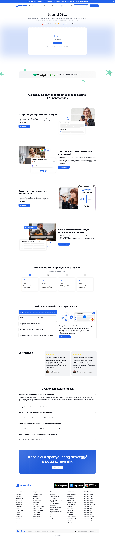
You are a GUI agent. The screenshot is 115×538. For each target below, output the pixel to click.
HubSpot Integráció (36, 496)
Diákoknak (18, 518)
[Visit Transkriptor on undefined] (18, 531)
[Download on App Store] (76, 485)
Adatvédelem (30, 531)
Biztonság (18, 522)
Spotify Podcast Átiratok (54, 503)
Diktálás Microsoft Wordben (55, 505)
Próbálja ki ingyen (24, 126)
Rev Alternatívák (70, 510)
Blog (53, 531)
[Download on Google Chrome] (92, 485)
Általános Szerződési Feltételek (40, 531)
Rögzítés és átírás (19, 510)
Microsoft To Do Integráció (38, 508)
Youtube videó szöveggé (20, 498)
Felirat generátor (19, 500)
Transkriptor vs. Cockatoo (88, 498)
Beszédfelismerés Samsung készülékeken (55, 519)
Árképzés (57, 5)
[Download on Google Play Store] (61, 485)
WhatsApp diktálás (53, 498)
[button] (63, 6)
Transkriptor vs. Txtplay (88, 518)
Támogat (49, 531)
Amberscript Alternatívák (71, 494)
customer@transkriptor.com (82, 531)
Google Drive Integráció (37, 494)
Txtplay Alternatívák (70, 520)
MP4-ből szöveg (19, 504)
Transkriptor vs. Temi (88, 514)
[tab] (38, 312)
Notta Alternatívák (70, 506)
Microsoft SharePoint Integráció (39, 506)
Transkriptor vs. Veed (88, 520)
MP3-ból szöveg (19, 502)
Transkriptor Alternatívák (71, 516)
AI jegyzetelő (18, 494)
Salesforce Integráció (37, 500)
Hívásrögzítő (52, 494)
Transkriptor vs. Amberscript (89, 494)
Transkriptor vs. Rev (87, 510)
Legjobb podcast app (54, 509)
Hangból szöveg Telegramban (55, 507)
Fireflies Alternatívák (70, 500)
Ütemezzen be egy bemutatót (81, 5)
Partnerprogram (19, 520)
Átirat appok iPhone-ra (54, 514)
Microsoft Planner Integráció (38, 510)
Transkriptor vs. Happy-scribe (89, 504)
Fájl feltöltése (57, 42)
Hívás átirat (18, 514)
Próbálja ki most (84, 1)
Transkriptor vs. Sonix (88, 512)
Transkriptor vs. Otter (88, 508)
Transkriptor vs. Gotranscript (89, 502)
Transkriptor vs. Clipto (88, 496)
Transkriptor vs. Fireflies (88, 500)
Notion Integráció (36, 498)
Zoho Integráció (36, 504)
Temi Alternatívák (70, 514)
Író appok (51, 516)
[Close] (113, 1)
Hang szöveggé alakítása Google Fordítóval (56, 501)
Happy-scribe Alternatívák (71, 504)
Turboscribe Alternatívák (71, 518)
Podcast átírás (18, 512)
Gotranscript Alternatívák (71, 502)
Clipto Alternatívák (70, 496)
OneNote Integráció (36, 512)
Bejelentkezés (69, 5)
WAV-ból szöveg (19, 506)
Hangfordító (18, 508)
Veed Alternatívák (70, 522)
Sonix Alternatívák (70, 512)
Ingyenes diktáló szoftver (54, 496)
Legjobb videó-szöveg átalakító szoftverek (56, 512)
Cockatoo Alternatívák (71, 498)
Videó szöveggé (19, 496)
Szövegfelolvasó (19, 516)
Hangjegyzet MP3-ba (54, 524)
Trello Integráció (36, 518)
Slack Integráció (36, 502)
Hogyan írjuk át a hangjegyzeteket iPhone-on (56, 522)
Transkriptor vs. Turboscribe (89, 516)
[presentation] (57, 41)
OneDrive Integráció (36, 514)
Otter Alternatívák (70, 508)
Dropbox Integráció (36, 516)
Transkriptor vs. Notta (88, 506)
